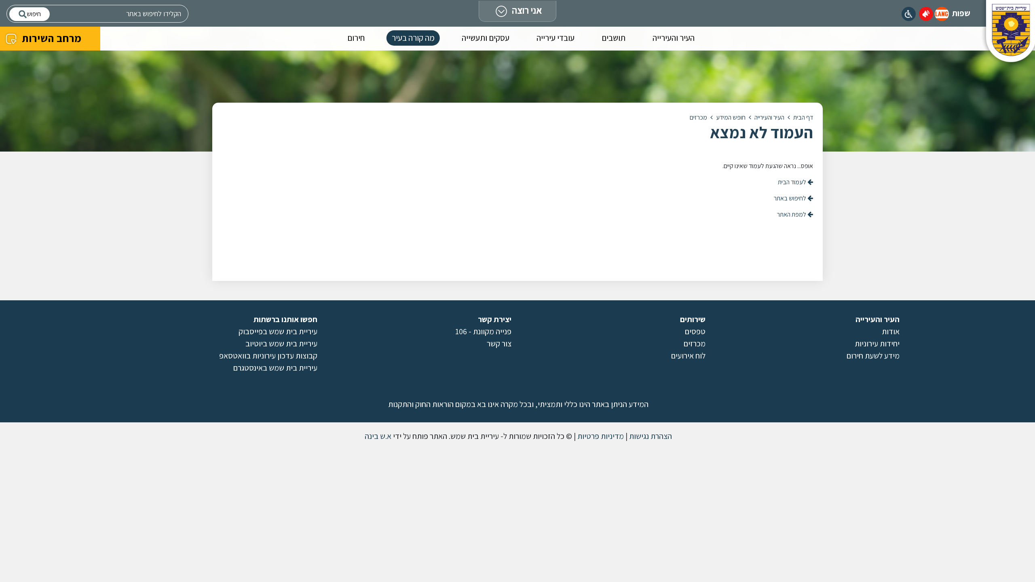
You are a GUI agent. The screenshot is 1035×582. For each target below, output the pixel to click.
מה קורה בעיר (413, 37)
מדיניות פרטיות (600, 436)
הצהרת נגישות (649, 436)
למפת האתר (792, 214)
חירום (356, 37)
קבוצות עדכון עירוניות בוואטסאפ (268, 355)
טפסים (695, 331)
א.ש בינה (377, 436)
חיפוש (34, 14)
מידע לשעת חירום (873, 355)
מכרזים (694, 343)
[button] (942, 14)
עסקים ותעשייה (485, 37)
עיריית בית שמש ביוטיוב (281, 343)
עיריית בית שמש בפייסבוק (278, 331)
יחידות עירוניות (877, 343)
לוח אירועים (688, 355)
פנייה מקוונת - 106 (483, 331)
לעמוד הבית (792, 182)
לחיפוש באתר (790, 198)
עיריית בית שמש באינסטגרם (275, 368)
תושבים (613, 37)
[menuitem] (673, 39)
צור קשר (499, 343)
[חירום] (926, 14)
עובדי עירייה (556, 37)
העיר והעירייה (674, 37)
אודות (891, 331)
